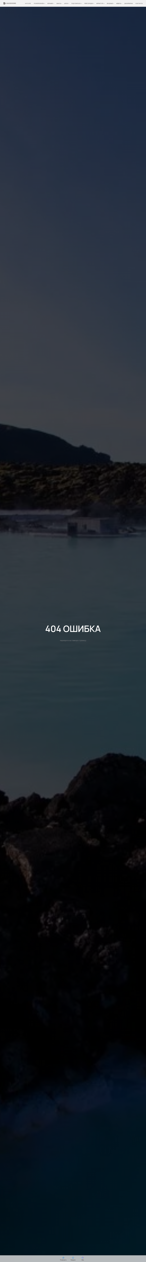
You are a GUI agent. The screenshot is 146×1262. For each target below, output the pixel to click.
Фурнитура (100, 3)
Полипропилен (39, 3)
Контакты (139, 3)
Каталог (28, 3)
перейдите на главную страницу (73, 640)
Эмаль (58, 3)
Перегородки (88, 3)
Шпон (66, 3)
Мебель (118, 3)
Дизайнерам (128, 3)
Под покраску (76, 3)
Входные (110, 3)
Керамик (50, 3)
